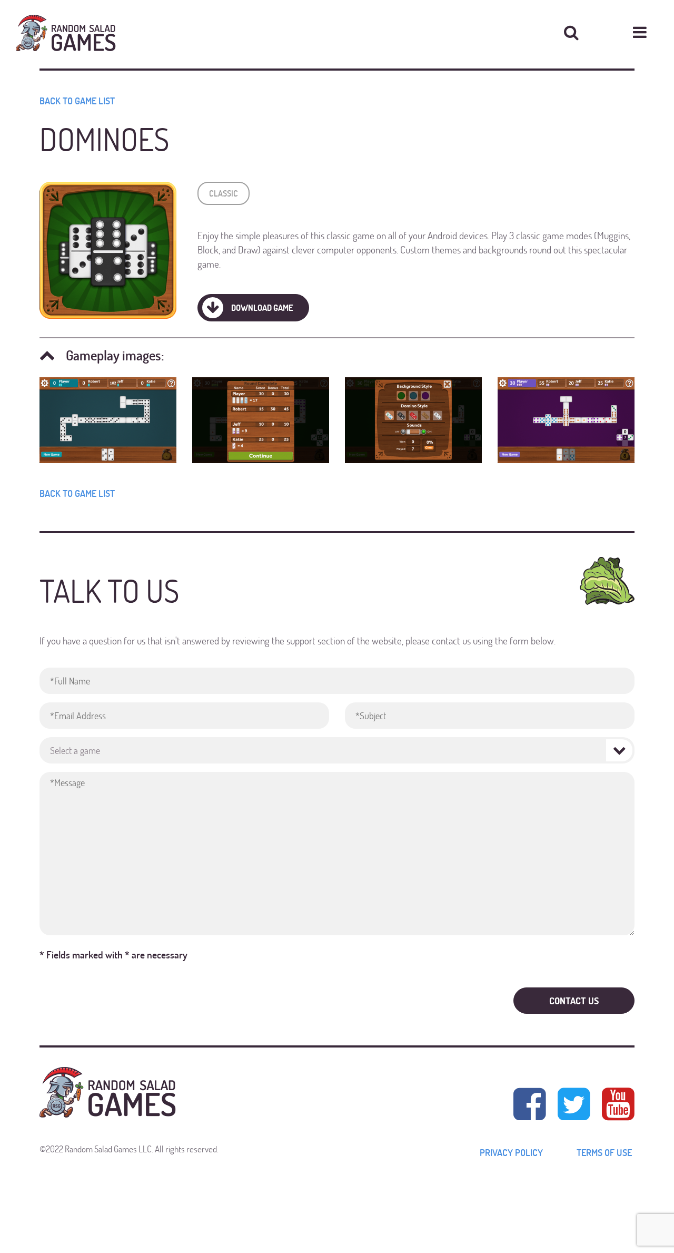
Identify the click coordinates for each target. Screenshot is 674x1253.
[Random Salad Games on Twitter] (574, 1104)
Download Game (262, 307)
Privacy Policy (511, 1152)
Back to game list (77, 100)
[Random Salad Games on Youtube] (616, 1104)
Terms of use (604, 1152)
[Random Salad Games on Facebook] (530, 1104)
